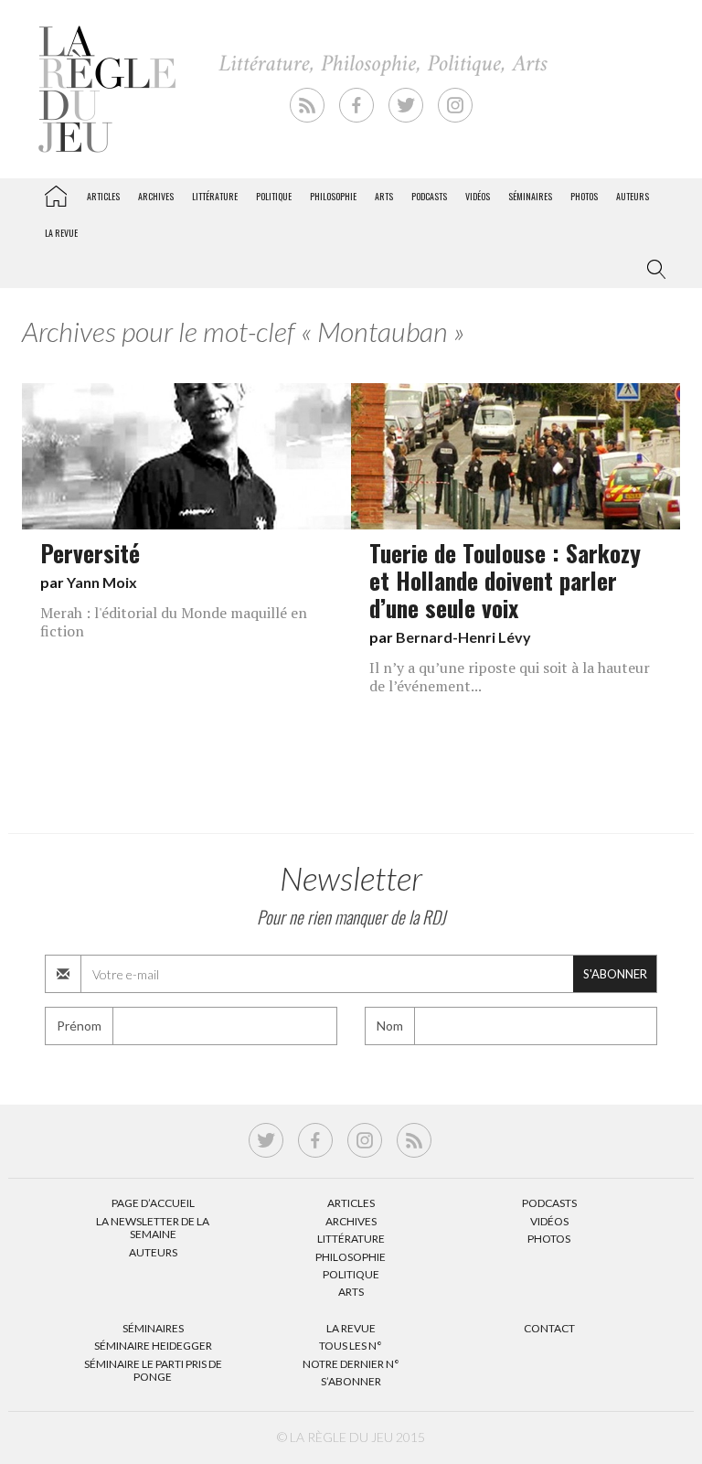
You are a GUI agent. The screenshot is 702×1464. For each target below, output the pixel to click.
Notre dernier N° (351, 1364)
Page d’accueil (153, 1203)
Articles (103, 196)
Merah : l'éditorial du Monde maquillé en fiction (173, 622)
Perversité (90, 552)
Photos (584, 196)
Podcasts (429, 196)
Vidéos (477, 196)
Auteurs (632, 196)
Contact (549, 1328)
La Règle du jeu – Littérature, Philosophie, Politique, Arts (56, 193)
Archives (156, 196)
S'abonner (615, 974)
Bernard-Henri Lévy (463, 637)
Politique (274, 196)
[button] (652, 269)
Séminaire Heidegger (153, 1345)
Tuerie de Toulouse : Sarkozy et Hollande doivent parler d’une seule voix (505, 580)
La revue (61, 233)
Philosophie (333, 196)
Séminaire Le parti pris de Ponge (153, 1370)
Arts (384, 196)
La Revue (351, 1328)
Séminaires (530, 196)
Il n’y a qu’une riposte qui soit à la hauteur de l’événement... (509, 676)
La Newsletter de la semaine (152, 1227)
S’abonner (351, 1381)
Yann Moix (102, 582)
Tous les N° (350, 1345)
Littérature (215, 196)
